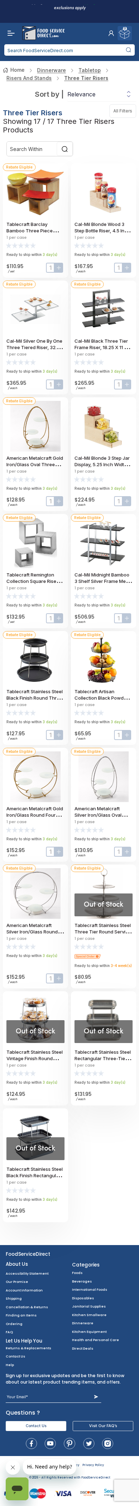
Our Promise (17, 1281)
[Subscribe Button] (96, 1397)
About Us (17, 1264)
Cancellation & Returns (27, 1307)
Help (10, 1365)
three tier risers (86, 78)
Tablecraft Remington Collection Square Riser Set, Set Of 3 (32, 581)
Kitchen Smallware (89, 1315)
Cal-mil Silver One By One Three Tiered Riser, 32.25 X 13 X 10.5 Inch (34, 347)
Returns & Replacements (28, 1348)
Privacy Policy (93, 1465)
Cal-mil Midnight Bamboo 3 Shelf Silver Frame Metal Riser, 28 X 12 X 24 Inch (102, 581)
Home (17, 70)
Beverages (82, 1281)
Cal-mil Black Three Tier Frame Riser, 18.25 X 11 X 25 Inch (101, 347)
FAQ (9, 1332)
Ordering (14, 1323)
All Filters (124, 111)
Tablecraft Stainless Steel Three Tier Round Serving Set (102, 931)
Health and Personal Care (95, 1340)
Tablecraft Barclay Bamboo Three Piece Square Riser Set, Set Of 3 (34, 230)
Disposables (83, 1298)
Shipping (14, 1298)
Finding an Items (21, 1315)
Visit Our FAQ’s (103, 1426)
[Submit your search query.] (128, 50)
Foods (77, 1272)
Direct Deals (82, 1348)
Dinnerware (51, 70)
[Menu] (9, 33)
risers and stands (29, 78)
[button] (111, 33)
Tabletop (89, 70)
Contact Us (15, 1356)
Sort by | (49, 94)
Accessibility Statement (27, 1273)
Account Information (24, 1290)
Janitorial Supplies (89, 1306)
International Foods (89, 1289)
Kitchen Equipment (89, 1331)
